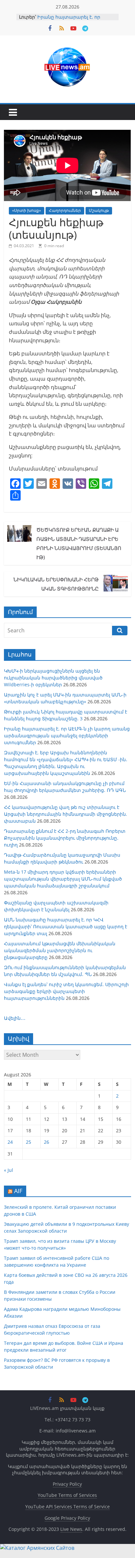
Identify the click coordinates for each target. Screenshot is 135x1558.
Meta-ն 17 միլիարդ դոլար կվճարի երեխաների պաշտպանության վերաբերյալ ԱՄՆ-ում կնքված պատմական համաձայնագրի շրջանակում (63, 879)
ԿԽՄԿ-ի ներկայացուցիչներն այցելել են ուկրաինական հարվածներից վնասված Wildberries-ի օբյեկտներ (53, 678)
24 (10, 1142)
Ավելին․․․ (15, 1018)
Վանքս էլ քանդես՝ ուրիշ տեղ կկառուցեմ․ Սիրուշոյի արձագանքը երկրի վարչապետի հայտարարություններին (66, 991)
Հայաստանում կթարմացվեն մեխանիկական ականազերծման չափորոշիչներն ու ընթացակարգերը (59, 950)
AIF (18, 1191)
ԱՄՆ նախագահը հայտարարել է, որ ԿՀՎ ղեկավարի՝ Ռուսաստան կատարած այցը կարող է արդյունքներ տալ (65, 926)
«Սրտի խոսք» (26, 210)
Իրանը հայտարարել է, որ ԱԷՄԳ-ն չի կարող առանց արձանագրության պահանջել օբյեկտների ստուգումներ (67, 735)
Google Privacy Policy (67, 1518)
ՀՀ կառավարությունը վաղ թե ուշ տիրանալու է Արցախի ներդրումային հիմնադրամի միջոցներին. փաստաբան (65, 814)
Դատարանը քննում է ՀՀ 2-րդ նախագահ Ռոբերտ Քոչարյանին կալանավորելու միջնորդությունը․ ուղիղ (64, 838)
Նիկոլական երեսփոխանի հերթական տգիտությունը (56, 584)
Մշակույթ (99, 210)
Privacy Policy (67, 1484)
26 (46, 1142)
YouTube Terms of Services (67, 1495)
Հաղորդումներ (65, 210)
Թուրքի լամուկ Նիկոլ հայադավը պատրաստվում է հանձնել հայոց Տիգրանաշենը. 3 (76, 18)
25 (28, 1142)
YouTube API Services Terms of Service (67, 1506)
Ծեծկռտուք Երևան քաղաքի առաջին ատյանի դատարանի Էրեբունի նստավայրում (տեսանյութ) (78, 543)
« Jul (8, 1170)
